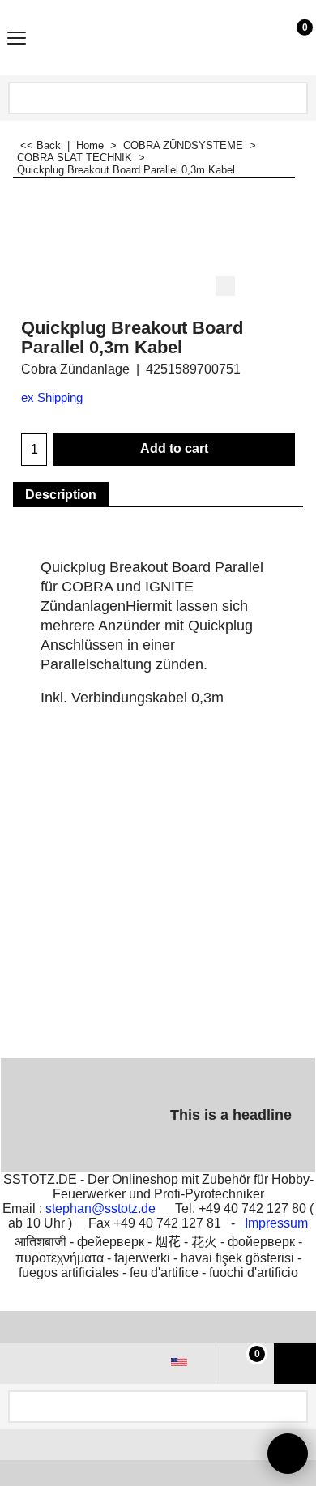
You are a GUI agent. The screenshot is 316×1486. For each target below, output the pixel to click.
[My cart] (290, 37)
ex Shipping (52, 397)
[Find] (294, 98)
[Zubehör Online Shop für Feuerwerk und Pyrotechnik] (155, 37)
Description (60, 495)
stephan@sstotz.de (100, 1208)
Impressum (276, 1223)
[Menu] (16, 39)
